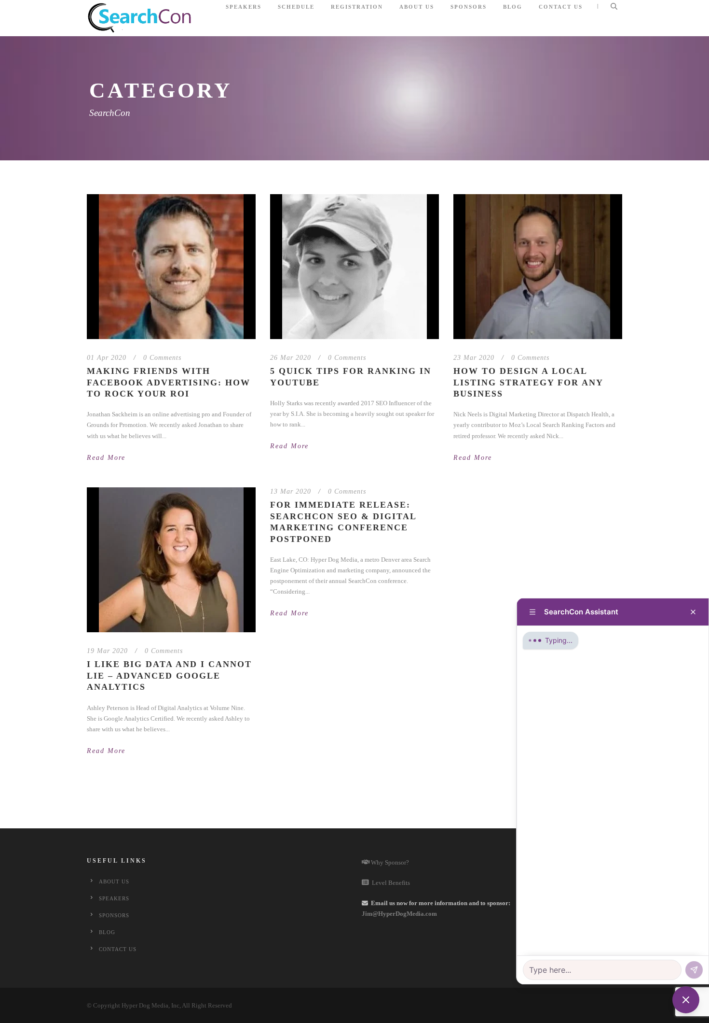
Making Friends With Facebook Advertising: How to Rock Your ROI (168, 382)
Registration (357, 7)
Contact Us (561, 7)
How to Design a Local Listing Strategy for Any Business (528, 382)
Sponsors (468, 7)
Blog (512, 7)
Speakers (243, 7)
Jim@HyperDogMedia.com (399, 913)
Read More (106, 457)
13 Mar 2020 (290, 491)
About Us (416, 7)
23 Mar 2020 (473, 357)
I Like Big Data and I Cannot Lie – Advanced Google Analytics (169, 675)
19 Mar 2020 (107, 650)
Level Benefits (389, 882)
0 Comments (162, 357)
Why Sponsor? (389, 862)
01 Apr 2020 (106, 357)
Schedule (296, 7)
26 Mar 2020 (290, 357)
